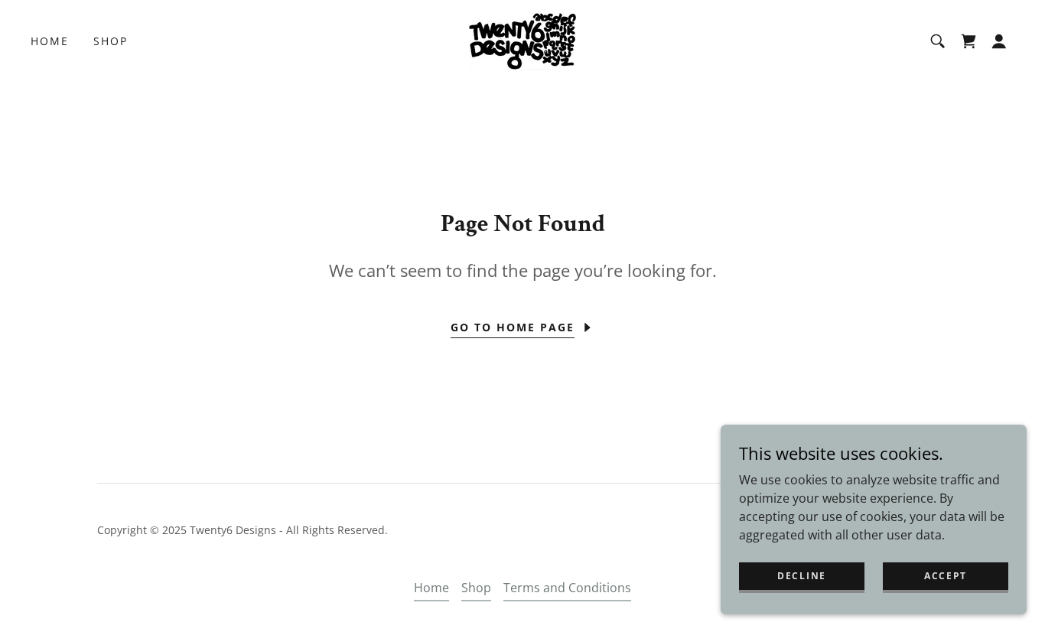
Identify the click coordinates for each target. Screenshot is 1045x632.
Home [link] (50, 41)
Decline (801, 575)
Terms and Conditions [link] (567, 587)
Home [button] (431, 587)
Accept (945, 575)
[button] (999, 41)
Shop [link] (110, 41)
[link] (522, 39)
